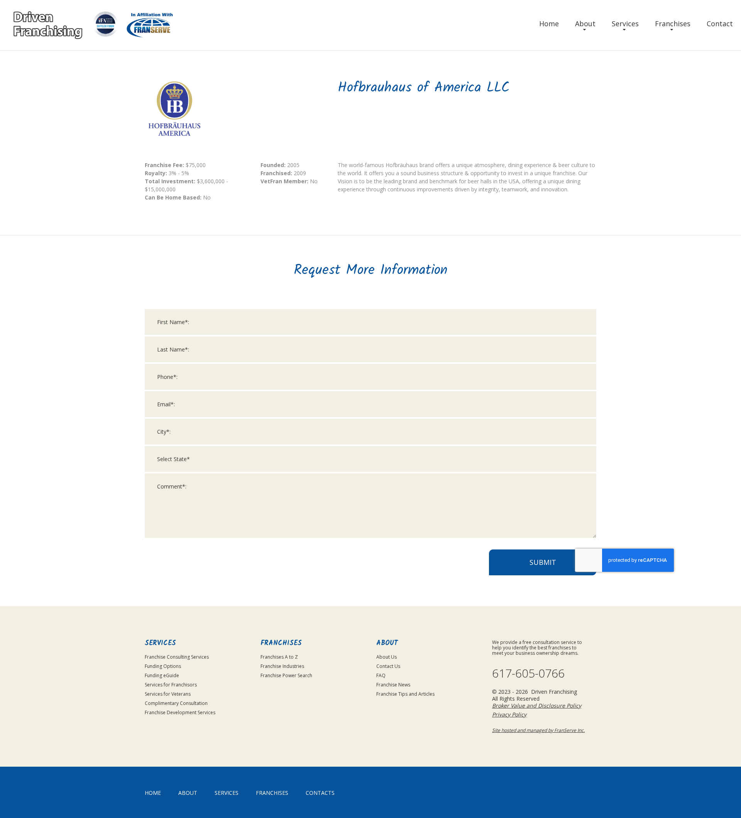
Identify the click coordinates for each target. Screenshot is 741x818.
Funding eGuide (162, 675)
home (153, 792)
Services (625, 23)
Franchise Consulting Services (177, 657)
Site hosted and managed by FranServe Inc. (538, 730)
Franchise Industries (282, 666)
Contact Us (388, 666)
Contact (720, 23)
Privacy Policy (509, 714)
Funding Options (163, 666)
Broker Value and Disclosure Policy (536, 705)
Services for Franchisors (171, 684)
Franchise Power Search (286, 675)
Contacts (320, 792)
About (585, 23)
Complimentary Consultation (176, 703)
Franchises (672, 23)
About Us (386, 657)
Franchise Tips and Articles (405, 694)
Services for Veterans (168, 694)
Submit (543, 562)
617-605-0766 (528, 673)
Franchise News (393, 684)
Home (549, 23)
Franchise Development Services (180, 712)
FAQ (381, 675)
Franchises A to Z (279, 657)
